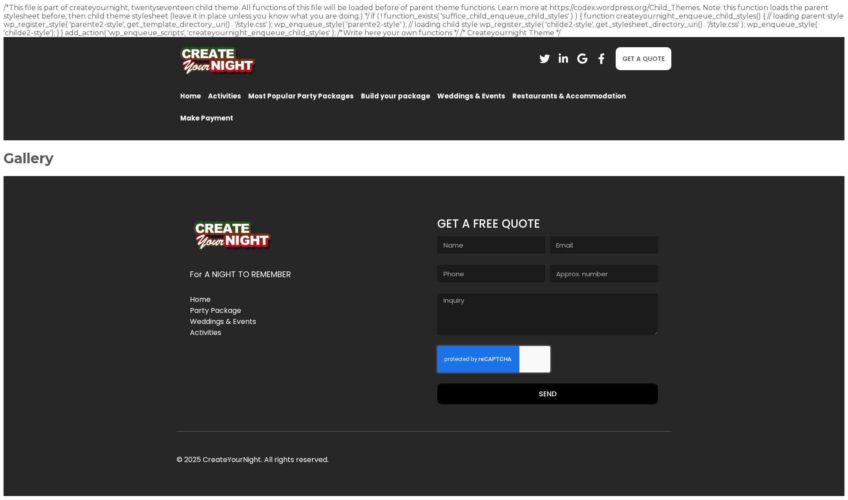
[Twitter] (544, 58)
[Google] (582, 58)
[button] (643, 58)
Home (190, 96)
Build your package (395, 96)
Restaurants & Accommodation (569, 96)
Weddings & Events (471, 96)
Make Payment (206, 118)
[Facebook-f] (601, 58)
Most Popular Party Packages (301, 96)
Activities (224, 96)
